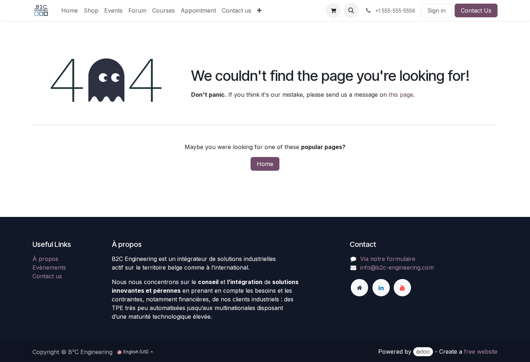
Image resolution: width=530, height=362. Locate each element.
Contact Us (476, 10)
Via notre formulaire (387, 258)
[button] (351, 10)
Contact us (47, 276)
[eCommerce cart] (333, 10)
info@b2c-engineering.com (397, 267)
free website (481, 351)
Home (265, 163)
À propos (45, 258)
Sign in (436, 10)
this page (401, 94)
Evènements (49, 267)
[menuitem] (69, 10)
